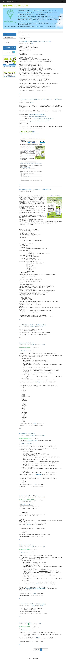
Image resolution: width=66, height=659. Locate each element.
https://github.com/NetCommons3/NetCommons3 (36, 588)
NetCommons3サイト (42, 26)
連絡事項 (41, 326)
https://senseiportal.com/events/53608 (37, 116)
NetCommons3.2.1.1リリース (27, 433)
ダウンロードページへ (26, 351)
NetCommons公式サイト (11, 1)
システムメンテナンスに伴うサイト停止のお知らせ (32, 325)
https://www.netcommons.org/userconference (29, 133)
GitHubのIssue (39, 382)
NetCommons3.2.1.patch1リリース (28, 495)
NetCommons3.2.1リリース (26, 545)
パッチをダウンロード (26, 504)
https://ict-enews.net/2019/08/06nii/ (37, 114)
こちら (36, 14)
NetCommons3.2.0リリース (26, 622)
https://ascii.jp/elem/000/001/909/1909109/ (43, 119)
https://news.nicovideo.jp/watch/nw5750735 (39, 121)
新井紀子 (35, 12)
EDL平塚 (31, 43)
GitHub (28, 524)
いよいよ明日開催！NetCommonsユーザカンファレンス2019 (35, 41)
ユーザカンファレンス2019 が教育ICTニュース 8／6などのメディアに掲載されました (40, 99)
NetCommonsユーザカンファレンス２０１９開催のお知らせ (35, 189)
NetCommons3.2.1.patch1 (32, 440)
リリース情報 (42, 344)
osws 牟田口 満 (33, 326)
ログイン (61, 1)
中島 (31, 623)
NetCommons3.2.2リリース (26, 343)
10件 (28, 38)
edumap (45, 12)
